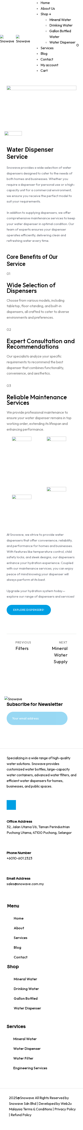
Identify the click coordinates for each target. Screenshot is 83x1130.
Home (45, 2)
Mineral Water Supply (60, 654)
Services (47, 48)
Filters (22, 648)
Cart (44, 70)
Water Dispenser (62, 42)
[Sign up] (18, 735)
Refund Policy (21, 1115)
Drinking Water (61, 25)
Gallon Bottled (26, 998)
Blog (44, 53)
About (19, 928)
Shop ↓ (46, 14)
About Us (48, 8)
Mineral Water (60, 19)
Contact (47, 59)
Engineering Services (30, 1068)
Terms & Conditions (37, 1109)
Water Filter (23, 1058)
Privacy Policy (65, 1109)
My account (49, 65)
